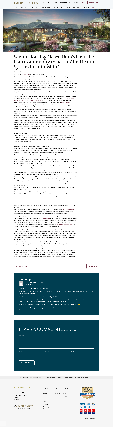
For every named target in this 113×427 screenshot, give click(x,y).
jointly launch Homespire (69, 209)
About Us (76, 7)
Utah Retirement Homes (26, 377)
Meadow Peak (46, 7)
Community (24, 7)
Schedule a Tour (93, 2)
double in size (46, 218)
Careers (84, 2)
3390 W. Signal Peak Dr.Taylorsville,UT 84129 (20, 398)
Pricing (68, 7)
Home (15, 7)
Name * (21, 351)
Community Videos (46, 407)
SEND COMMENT (27, 363)
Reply (42, 282)
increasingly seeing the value (65, 224)
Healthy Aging (58, 7)
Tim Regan (26, 74)
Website (73, 351)
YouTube (64, 396)
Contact (86, 7)
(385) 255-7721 (20, 392)
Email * (47, 351)
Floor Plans (35, 7)
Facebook (64, 391)
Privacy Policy (56, 393)
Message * (22, 335)
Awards (45, 393)
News (92, 7)
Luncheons (46, 404)
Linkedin (64, 393)
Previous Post (22, 266)
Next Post (92, 266)
